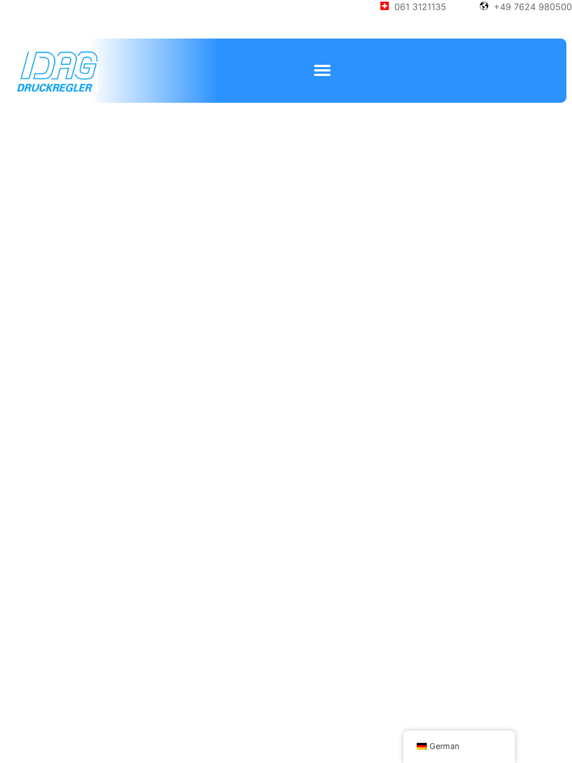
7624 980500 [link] (543, 6)
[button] (322, 70)
